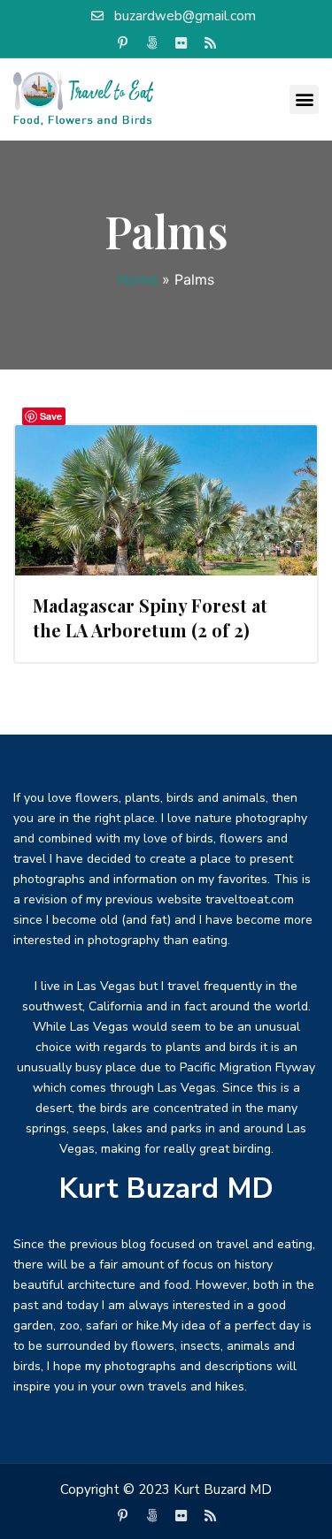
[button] (304, 99)
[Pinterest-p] (122, 43)
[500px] (151, 43)
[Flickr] (181, 43)
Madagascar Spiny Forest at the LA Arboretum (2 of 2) (150, 617)
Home (138, 279)
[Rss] (210, 43)
